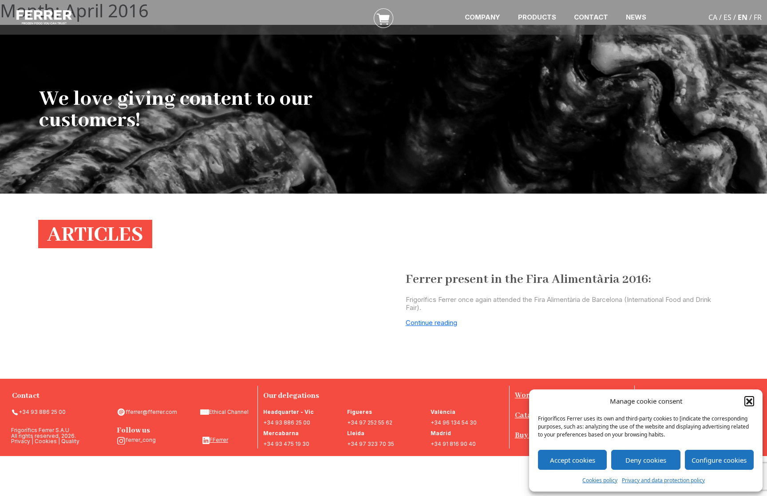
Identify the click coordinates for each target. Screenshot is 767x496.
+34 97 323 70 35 (370, 443)
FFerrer (219, 439)
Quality (70, 441)
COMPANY (482, 17)
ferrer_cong (141, 439)
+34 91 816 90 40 (453, 443)
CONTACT (591, 17)
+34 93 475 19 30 (286, 443)
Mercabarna (281, 433)
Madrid (441, 433)
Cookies (46, 441)
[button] (749, 401)
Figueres (359, 412)
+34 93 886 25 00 (42, 412)
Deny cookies (645, 460)
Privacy (20, 441)
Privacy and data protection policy (663, 480)
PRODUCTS (537, 17)
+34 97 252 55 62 (369, 422)
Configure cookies (719, 460)
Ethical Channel (229, 412)
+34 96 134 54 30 (454, 422)
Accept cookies (572, 460)
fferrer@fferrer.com (151, 412)
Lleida (355, 433)
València (443, 412)
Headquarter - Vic (288, 412)
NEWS (636, 17)
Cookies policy (599, 480)
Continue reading (431, 322)
